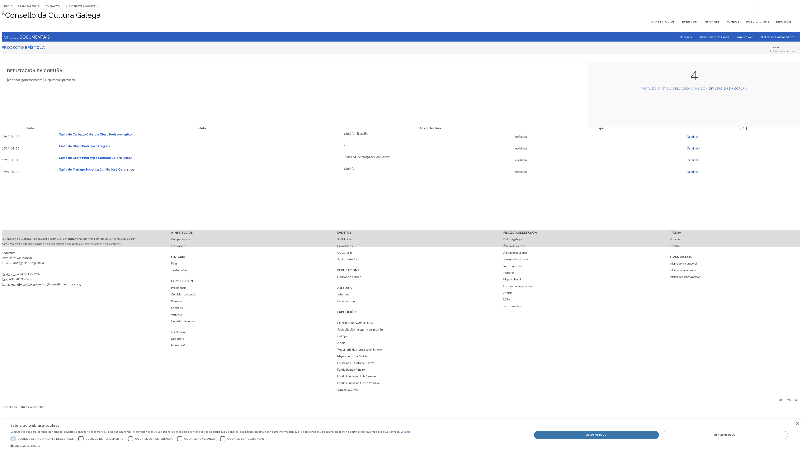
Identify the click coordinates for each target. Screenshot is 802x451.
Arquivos (177, 314)
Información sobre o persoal (685, 277)
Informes (343, 294)
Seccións (177, 307)
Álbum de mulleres (515, 252)
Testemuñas (179, 270)
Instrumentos (512, 306)
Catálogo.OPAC (347, 389)
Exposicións (345, 246)
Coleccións (685, 37)
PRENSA (675, 232)
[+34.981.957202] (787, 6)
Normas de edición (349, 277)
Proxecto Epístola (23, 47)
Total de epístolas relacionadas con (694, 88)
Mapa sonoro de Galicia (352, 356)
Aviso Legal (9, 399)
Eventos (675, 246)
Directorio (177, 338)
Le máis (405, 431)
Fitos (174, 263)
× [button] (797, 423)
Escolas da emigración (517, 286)
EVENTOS (344, 232)
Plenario (176, 301)
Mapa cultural (512, 279)
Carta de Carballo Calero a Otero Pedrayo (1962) (95, 134)
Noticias (675, 239)
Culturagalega (512, 239)
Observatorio (346, 301)
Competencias (180, 239)
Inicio (8, 6)
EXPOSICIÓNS (347, 312)
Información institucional (683, 263)
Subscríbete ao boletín (81, 6)
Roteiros (509, 272)
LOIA (506, 299)
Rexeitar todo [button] (724, 435)
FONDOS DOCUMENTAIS (355, 322)
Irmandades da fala (515, 259)
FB (780, 400)
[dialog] (401, 435)
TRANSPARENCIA (681, 256)
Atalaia (507, 292)
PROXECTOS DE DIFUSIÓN (520, 232)
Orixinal (692, 136)
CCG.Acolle (345, 252)
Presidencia (178, 287)
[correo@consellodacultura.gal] (796, 6)
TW (788, 400)
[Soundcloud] (770, 6)
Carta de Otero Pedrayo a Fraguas (84, 146)
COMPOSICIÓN (182, 281)
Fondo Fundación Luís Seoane (356, 376)
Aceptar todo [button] (596, 435)
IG (796, 400)
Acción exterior (347, 259)
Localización (179, 332)
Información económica (682, 270)
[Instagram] (745, 6)
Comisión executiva (184, 294)
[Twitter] (762, 6)
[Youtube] (779, 6)
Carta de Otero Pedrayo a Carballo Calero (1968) (95, 158)
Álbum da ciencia (514, 246)
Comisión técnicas (183, 321)
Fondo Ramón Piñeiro (351, 369)
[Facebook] (753, 6)
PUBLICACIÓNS (348, 270)
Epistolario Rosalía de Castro (355, 363)
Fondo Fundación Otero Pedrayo (358, 383)
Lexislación (178, 246)
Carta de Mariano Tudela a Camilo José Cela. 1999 (96, 169)
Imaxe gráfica (179, 345)
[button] (210, 446)
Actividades (345, 239)
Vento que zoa (512, 266)
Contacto (52, 6)
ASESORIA (344, 287)
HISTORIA (178, 256)
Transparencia (28, 6)
